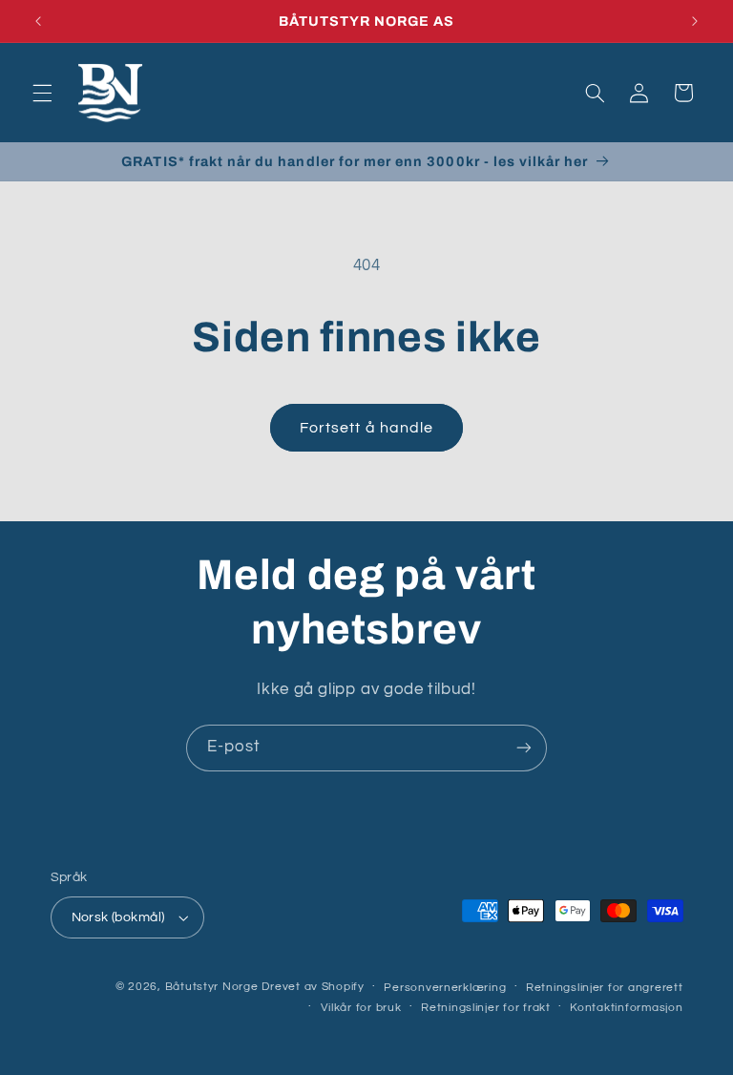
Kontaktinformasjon (626, 1007)
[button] (42, 93)
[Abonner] (524, 748)
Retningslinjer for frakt (486, 1007)
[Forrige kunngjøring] (38, 21)
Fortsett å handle (366, 427)
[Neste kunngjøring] (695, 21)
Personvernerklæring (445, 987)
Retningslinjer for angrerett (604, 987)
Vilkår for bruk (361, 1007)
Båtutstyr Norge (212, 986)
